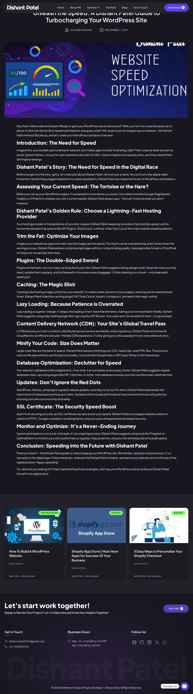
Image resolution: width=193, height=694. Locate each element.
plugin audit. (138, 267)
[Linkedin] (149, 642)
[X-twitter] (157, 642)
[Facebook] (134, 642)
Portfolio (111, 7)
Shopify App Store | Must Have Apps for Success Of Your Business (95, 555)
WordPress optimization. (160, 179)
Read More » (16, 564)
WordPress (91, 126)
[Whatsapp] (164, 642)
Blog (124, 7)
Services (92, 7)
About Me (75, 7)
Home (60, 7)
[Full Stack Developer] (23, 7)
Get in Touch (140, 7)
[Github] (142, 642)
